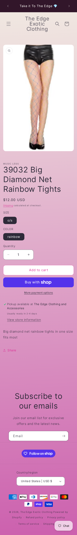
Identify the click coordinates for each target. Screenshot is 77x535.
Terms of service (28, 523)
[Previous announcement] (8, 6)
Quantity (9, 246)
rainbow (13, 236)
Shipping (8, 205)
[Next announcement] (69, 6)
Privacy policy (56, 517)
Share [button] (11, 350)
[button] (8, 24)
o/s (9, 220)
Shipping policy (53, 523)
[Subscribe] (63, 436)
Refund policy (34, 517)
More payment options (38, 292)
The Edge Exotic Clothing (36, 511)
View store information (24, 319)
